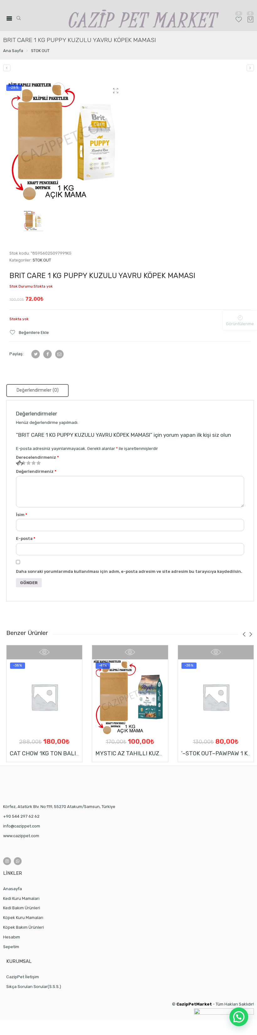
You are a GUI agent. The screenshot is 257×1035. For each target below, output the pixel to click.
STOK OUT (40, 50)
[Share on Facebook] (47, 354)
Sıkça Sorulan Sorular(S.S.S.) (33, 986)
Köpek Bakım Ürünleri (23, 927)
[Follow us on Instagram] (7, 861)
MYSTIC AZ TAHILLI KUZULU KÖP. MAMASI (150, 753)
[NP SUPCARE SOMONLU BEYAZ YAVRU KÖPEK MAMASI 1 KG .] (6, 68)
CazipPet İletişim (22, 976)
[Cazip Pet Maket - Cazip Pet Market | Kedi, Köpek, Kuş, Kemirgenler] (144, 18)
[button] (238, 1016)
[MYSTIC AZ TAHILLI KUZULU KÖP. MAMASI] (129, 696)
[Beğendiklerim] (238, 22)
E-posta (25, 538)
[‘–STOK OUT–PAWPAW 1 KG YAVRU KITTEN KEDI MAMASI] (215, 696)
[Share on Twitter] (35, 354)
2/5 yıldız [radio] (21, 462)
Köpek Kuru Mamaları (23, 917)
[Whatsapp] (18, 861)
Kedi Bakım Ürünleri (21, 908)
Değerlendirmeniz (36, 471)
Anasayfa (12, 888)
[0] (250, 20)
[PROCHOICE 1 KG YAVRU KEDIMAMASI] (250, 68)
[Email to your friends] (59, 354)
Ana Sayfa (13, 50)
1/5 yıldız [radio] (18, 462)
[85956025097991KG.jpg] (65, 141)
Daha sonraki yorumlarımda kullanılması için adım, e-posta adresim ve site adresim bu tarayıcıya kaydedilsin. (129, 571)
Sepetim (11, 946)
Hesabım (11, 937)
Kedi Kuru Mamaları (21, 898)
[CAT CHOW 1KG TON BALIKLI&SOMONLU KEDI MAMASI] (44, 696)
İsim (21, 514)
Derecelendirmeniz (37, 457)
